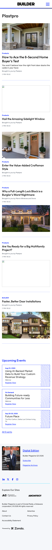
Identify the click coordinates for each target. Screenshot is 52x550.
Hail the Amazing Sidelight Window (23, 119)
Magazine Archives (30, 465)
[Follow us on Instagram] (17, 479)
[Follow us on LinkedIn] (3, 479)
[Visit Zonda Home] (13, 528)
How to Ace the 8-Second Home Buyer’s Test (25, 59)
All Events (7, 432)
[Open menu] (47, 4)
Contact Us (6, 516)
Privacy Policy (32, 516)
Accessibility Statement (11, 521)
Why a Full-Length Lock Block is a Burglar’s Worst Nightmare (22, 193)
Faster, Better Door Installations (21, 301)
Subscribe (27, 461)
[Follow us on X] (8, 479)
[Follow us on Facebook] (12, 479)
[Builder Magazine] (25, 4)
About (4, 511)
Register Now (10, 383)
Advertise (31, 511)
